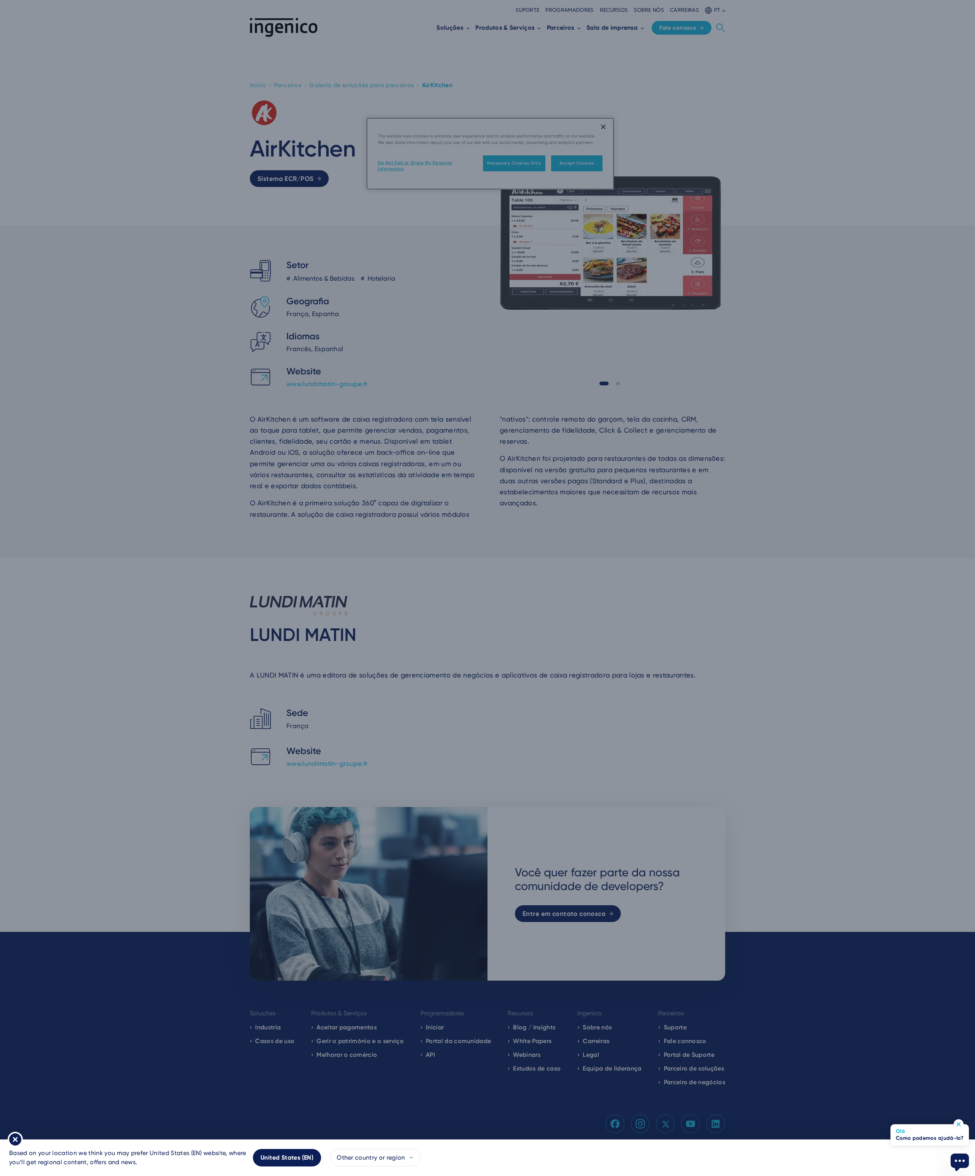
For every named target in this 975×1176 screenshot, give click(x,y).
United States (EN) (287, 1157)
